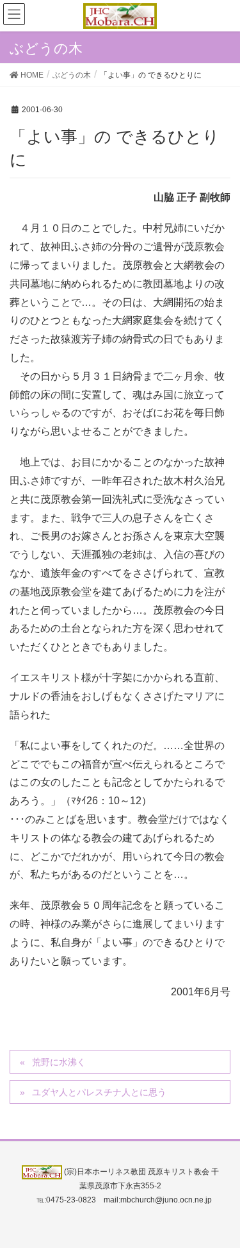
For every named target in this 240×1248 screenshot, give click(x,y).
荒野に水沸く (59, 1062)
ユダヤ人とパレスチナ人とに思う (99, 1092)
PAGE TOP (220, 1199)
